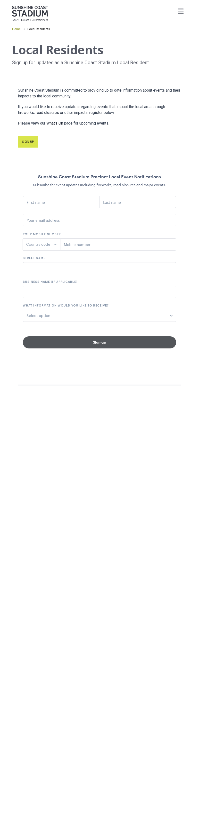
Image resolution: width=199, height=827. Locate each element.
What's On (54, 123)
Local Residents (38, 29)
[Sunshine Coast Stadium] (30, 11)
